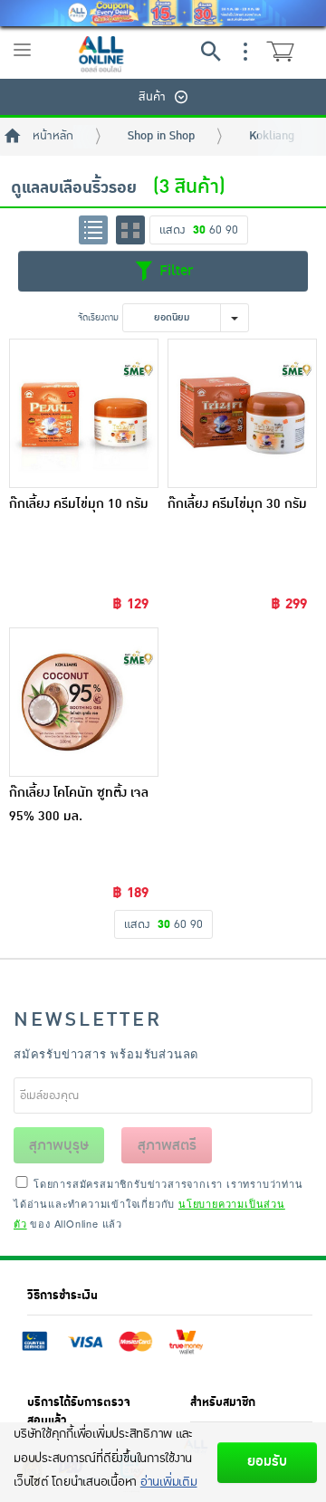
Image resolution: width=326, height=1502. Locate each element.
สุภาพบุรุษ (59, 1145)
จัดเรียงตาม (98, 317)
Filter (174, 271)
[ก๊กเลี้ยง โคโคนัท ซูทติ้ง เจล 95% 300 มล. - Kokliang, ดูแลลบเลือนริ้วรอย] (83, 702)
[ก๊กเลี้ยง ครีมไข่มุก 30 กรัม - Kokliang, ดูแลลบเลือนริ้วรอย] (242, 413)
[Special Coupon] (163, 13)
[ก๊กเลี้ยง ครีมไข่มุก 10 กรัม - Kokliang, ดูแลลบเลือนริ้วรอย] (83, 413)
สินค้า (152, 97)
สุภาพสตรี (167, 1145)
